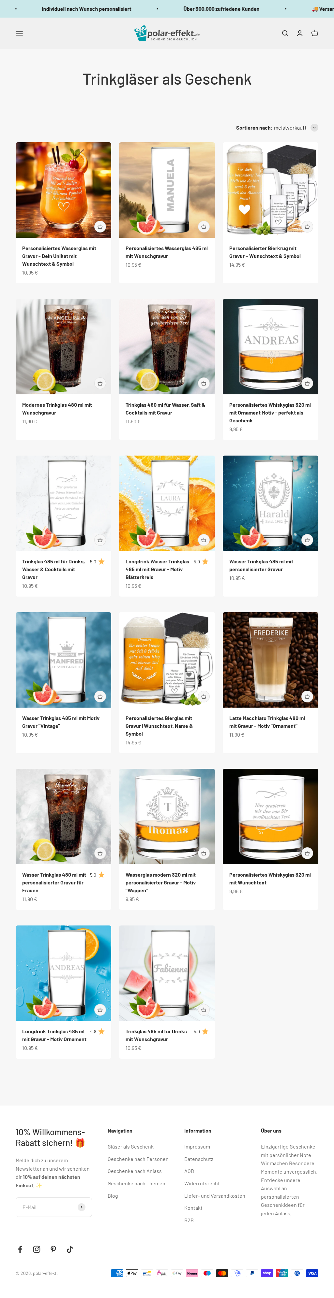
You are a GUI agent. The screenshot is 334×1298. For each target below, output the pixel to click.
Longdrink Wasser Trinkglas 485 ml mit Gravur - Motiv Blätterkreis (157, 569)
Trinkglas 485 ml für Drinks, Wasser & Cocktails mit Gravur (53, 569)
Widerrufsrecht (202, 1183)
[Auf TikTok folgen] (70, 1249)
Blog (113, 1195)
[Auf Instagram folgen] (36, 1249)
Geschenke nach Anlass (135, 1171)
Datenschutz (198, 1159)
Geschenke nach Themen (136, 1183)
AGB (189, 1171)
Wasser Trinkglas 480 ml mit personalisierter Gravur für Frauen (54, 882)
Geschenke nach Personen (138, 1159)
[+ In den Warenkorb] (100, 227)
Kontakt (193, 1208)
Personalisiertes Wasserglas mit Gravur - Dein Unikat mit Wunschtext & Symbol (59, 256)
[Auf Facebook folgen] (20, 1249)
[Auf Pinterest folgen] (53, 1249)
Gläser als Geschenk (131, 1146)
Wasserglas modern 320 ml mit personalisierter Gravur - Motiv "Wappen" (161, 882)
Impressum (197, 1146)
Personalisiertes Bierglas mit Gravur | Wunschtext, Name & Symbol (159, 726)
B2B (189, 1220)
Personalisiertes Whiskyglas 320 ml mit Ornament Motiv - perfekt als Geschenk (270, 412)
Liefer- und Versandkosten (214, 1195)
